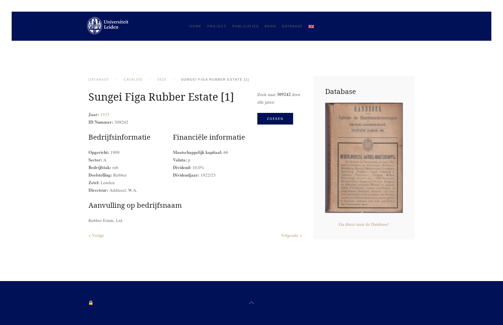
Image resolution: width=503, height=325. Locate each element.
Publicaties (245, 26)
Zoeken (275, 118)
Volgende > (291, 235)
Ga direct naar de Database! (364, 224)
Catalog (133, 79)
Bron (270, 26)
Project (216, 26)
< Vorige (96, 235)
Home (195, 26)
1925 (162, 79)
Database (292, 26)
